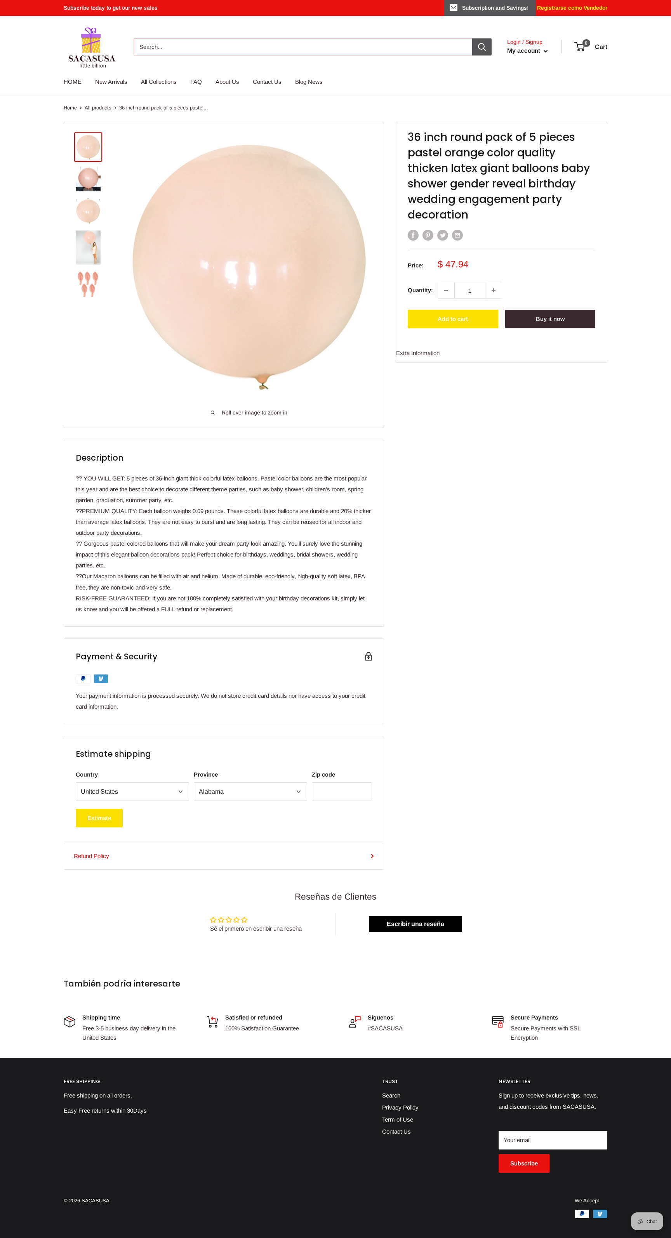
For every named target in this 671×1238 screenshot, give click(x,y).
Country (87, 774)
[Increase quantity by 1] (493, 290)
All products (98, 108)
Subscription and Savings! (495, 8)
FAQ (196, 81)
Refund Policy (91, 856)
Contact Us (267, 81)
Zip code (323, 774)
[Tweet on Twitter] (442, 235)
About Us (227, 81)
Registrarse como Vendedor (571, 8)
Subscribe (524, 1163)
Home (70, 108)
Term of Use (397, 1119)
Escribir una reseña (415, 924)
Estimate (99, 818)
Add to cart (453, 319)
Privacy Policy (400, 1107)
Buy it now (550, 319)
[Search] (482, 46)
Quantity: (420, 290)
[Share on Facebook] (413, 235)
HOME (73, 81)
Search (391, 1095)
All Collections (159, 81)
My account (524, 50)
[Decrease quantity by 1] (446, 290)
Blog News (309, 81)
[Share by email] (457, 235)
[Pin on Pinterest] (427, 235)
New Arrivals (111, 81)
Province (206, 774)
